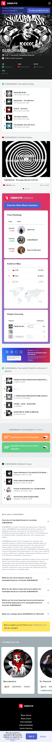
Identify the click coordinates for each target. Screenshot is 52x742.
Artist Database (26, 722)
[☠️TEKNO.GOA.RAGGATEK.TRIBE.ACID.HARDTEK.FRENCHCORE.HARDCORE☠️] (9, 397)
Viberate (9, 3)
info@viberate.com (39, 625)
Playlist (11, 321)
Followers (40, 321)
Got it (31, 736)
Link (28, 326)
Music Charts (26, 718)
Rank (10, 222)
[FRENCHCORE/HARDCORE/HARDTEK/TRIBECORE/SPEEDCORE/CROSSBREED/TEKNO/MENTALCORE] (9, 381)
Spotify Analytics (26, 728)
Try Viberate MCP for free (38, 11)
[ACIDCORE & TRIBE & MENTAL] (9, 413)
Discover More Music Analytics (22, 205)
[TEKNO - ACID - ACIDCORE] (9, 405)
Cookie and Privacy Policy (13, 739)
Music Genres (26, 715)
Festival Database (26, 725)
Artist (19, 222)
